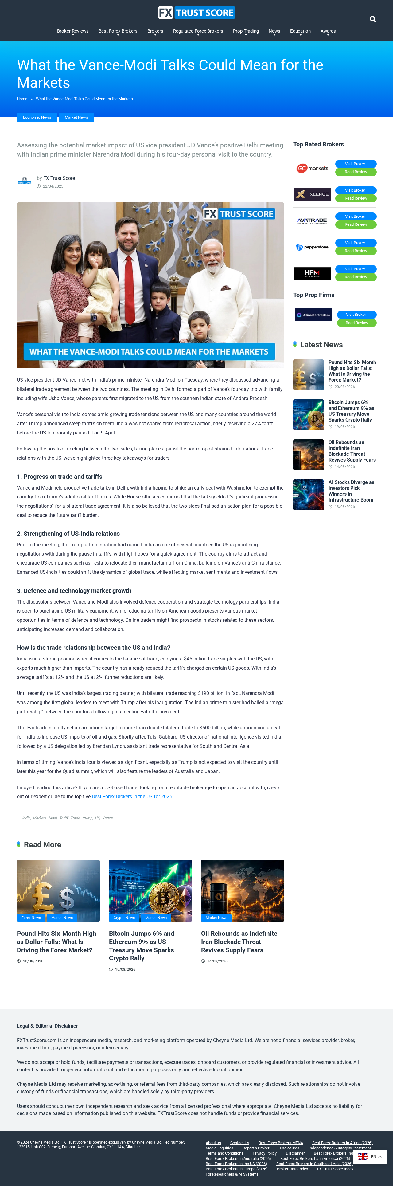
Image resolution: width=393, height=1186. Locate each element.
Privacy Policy (265, 1153)
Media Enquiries (219, 1148)
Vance (107, 818)
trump (87, 818)
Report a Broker (256, 1148)
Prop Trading (246, 31)
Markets (39, 818)
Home (22, 99)
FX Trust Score (59, 178)
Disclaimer (295, 1153)
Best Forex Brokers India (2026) (341, 1153)
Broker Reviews (73, 31)
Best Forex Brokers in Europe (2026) (237, 1169)
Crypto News (124, 918)
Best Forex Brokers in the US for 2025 (132, 796)
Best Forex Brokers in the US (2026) (236, 1163)
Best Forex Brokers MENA (281, 1142)
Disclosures (288, 1148)
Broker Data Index (292, 1169)
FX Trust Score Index (335, 1169)
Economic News (37, 117)
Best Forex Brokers (118, 31)
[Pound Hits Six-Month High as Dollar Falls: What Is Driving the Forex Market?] (58, 891)
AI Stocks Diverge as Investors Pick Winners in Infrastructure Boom (351, 491)
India (26, 818)
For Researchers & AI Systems (232, 1174)
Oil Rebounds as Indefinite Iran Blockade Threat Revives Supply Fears (239, 942)
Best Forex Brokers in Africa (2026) (342, 1142)
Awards (328, 31)
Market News (76, 117)
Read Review (356, 171)
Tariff (63, 818)
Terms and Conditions (224, 1153)
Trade (75, 818)
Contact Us (239, 1142)
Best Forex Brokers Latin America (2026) (315, 1158)
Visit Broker (355, 163)
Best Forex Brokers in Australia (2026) (238, 1158)
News (274, 31)
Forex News (31, 918)
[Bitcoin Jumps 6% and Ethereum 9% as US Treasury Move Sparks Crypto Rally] (150, 891)
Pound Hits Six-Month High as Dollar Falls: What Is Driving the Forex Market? (56, 942)
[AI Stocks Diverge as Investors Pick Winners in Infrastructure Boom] (308, 508)
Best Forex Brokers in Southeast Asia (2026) (314, 1163)
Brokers (155, 31)
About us (213, 1142)
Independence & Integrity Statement (340, 1148)
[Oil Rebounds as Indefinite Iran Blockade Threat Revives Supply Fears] (242, 891)
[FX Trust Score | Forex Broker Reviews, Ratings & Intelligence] (196, 12)
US (97, 818)
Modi (53, 818)
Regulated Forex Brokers (198, 31)
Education (300, 31)
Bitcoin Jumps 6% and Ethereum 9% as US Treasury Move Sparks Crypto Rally (141, 946)
